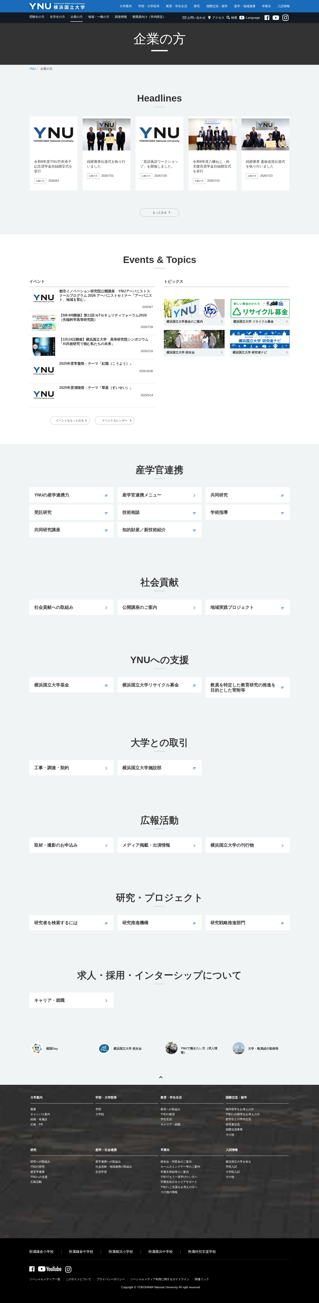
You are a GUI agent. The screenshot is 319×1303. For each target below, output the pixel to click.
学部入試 (231, 1166)
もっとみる (160, 212)
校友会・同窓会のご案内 (176, 1161)
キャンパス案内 (40, 1114)
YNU (32, 68)
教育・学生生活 (176, 6)
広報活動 (36, 1181)
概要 (33, 1109)
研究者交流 (233, 1124)
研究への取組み (40, 1161)
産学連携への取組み (108, 1161)
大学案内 (126, 6)
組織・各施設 (38, 1119)
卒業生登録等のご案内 (175, 1171)
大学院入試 (233, 1171)
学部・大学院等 (149, 6)
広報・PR (36, 1124)
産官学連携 (37, 1171)
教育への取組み (170, 1109)
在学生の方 (57, 16)
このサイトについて (78, 1279)
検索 (234, 17)
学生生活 (166, 1119)
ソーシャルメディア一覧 (44, 1279)
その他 (230, 1134)
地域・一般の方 (98, 16)
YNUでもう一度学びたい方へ (179, 1176)
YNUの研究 (37, 1166)
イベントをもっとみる (70, 420)
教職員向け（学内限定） (149, 16)
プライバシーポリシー (111, 1279)
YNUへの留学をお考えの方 (243, 1114)
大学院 (99, 1114)
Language (253, 17)
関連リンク (202, 1279)
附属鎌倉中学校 (81, 1251)
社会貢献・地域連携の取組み (113, 1166)
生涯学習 (101, 1171)
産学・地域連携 (244, 6)
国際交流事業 (234, 1129)
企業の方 (77, 16)
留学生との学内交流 (238, 1119)
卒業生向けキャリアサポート (179, 1181)
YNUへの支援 (39, 1176)
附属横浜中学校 (160, 1251)
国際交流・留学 (217, 6)
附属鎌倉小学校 (41, 1251)
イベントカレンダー (114, 420)
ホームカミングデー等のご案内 (180, 1166)
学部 (98, 1109)
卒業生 (266, 6)
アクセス (218, 17)
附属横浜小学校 (121, 1251)
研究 (197, 6)
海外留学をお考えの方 (240, 1109)
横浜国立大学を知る (238, 1161)
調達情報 (121, 16)
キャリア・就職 (170, 1124)
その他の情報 (169, 1192)
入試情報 (284, 6)
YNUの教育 (168, 1114)
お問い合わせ (196, 17)
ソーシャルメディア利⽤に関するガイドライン (159, 1279)
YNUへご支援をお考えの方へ (179, 1187)
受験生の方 (36, 16)
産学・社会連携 (106, 1150)
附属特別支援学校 (202, 1251)
